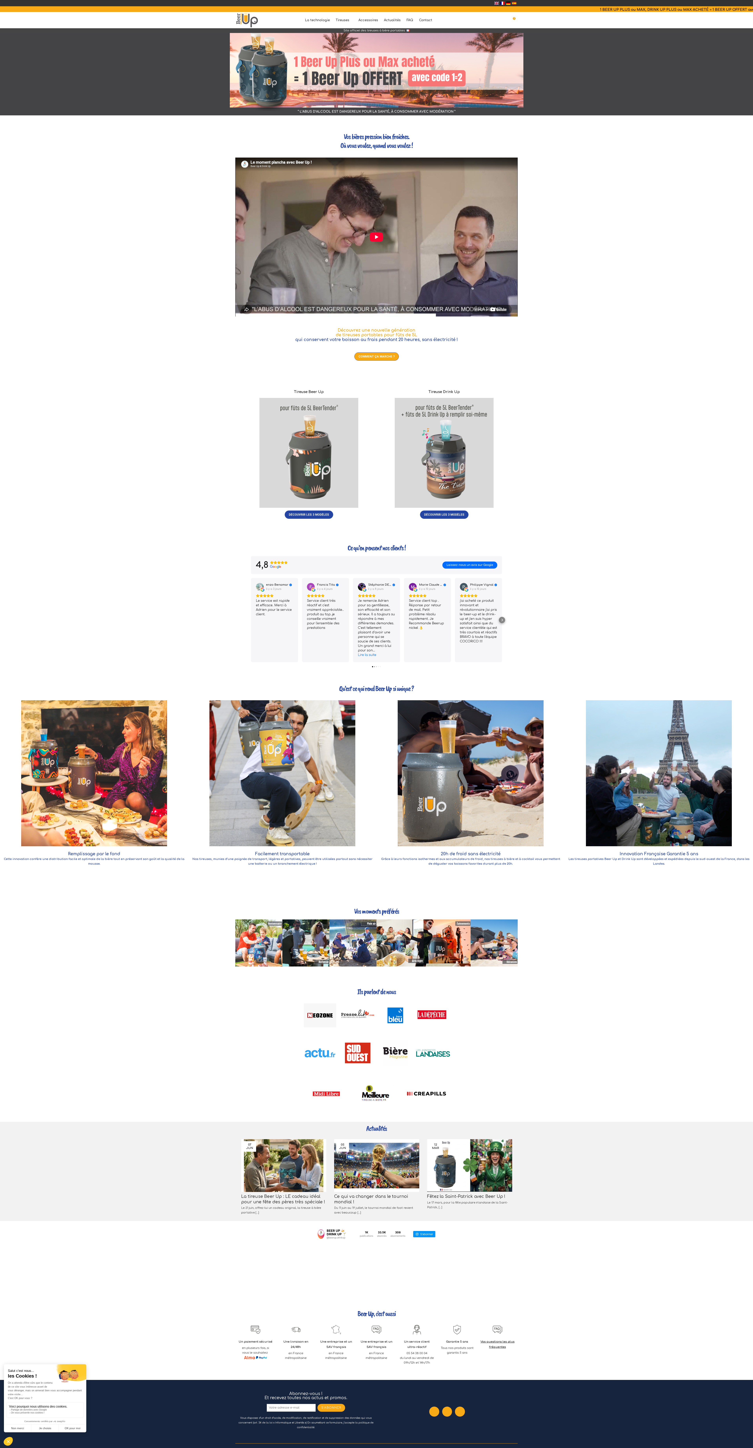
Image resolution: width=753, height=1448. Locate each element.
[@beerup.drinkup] (321, 1234)
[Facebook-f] (434, 1412)
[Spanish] (514, 3)
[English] (496, 3)
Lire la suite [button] (367, 655)
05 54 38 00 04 (417, 1353)
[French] (502, 3)
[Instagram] (447, 1412)
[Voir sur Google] (260, 587)
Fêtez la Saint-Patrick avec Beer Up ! (466, 1196)
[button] (376, 356)
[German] (508, 3)
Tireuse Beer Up (309, 392)
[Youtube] (460, 1412)
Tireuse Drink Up (444, 392)
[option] (376, 73)
